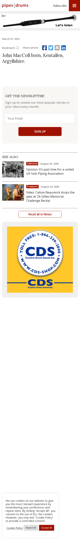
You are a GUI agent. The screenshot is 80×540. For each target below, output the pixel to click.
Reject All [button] (31, 527)
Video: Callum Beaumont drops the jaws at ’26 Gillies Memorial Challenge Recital (50, 196)
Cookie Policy (15, 528)
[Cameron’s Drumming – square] (40, 260)
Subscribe (60, 5)
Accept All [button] (46, 527)
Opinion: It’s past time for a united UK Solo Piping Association (50, 171)
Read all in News (40, 214)
